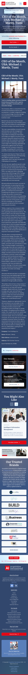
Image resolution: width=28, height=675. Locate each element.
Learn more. (14, 582)
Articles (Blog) (14, 598)
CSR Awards (14, 611)
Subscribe (14, 603)
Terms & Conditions (14, 666)
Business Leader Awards (14, 616)
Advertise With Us (14, 604)
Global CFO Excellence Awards (14, 619)
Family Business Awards (14, 617)
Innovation (6, 410)
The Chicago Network (20, 561)
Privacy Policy (14, 670)
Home (4, 55)
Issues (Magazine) (14, 599)
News (9, 55)
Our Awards (14, 601)
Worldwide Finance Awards (14, 612)
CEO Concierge (4, 561)
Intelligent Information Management (12, 428)
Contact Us (14, 596)
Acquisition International (14, 662)
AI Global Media (7, 470)
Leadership (16, 55)
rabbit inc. (11, 561)
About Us (14, 594)
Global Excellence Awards (14, 621)
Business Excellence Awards (14, 614)
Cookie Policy (14, 668)
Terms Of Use (14, 671)
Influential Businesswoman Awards (14, 622)
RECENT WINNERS (14, 558)
